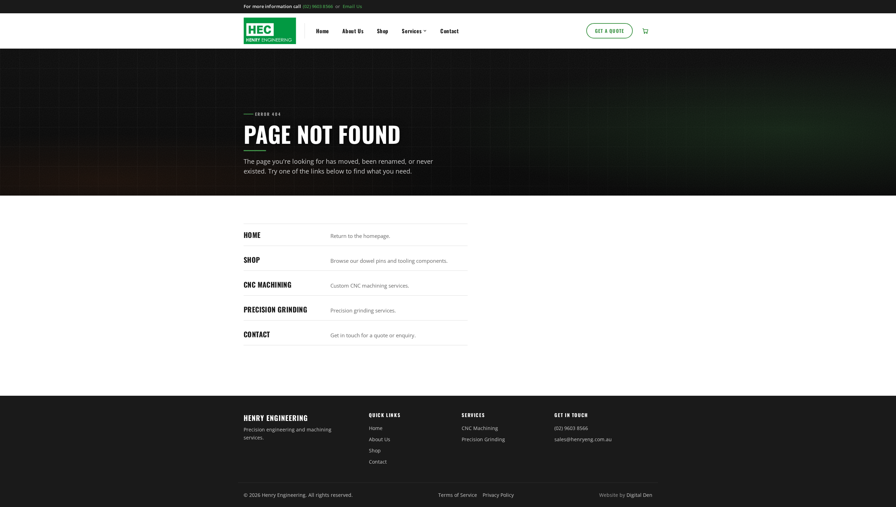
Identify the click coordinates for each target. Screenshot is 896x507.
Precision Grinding (275, 309)
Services (411, 31)
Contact (449, 31)
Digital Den (639, 495)
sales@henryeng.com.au (583, 439)
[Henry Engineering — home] (270, 30)
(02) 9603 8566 (318, 6)
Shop (382, 31)
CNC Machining (268, 284)
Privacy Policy (498, 495)
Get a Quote (609, 30)
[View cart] (645, 31)
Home (322, 31)
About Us (352, 31)
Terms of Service (457, 495)
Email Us (352, 6)
